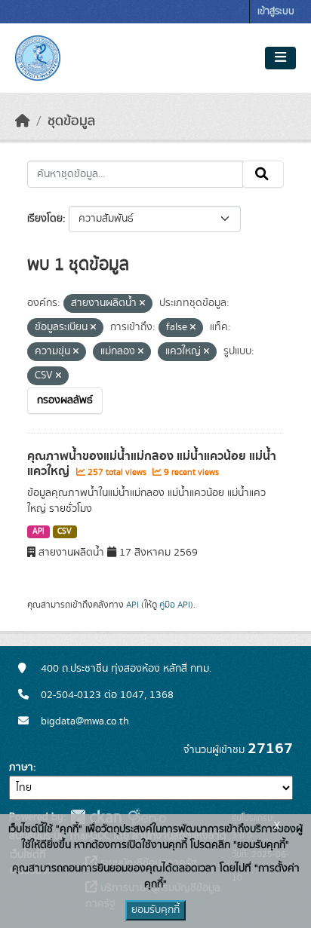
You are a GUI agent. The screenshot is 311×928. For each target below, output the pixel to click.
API (38, 531)
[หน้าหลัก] (22, 121)
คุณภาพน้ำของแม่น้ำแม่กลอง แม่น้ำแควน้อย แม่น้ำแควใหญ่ (151, 464)
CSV (64, 531)
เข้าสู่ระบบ (275, 12)
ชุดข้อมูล (71, 121)
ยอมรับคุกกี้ (155, 909)
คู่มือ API (174, 604)
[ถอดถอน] (142, 304)
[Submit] (263, 174)
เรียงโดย (45, 218)
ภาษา (21, 767)
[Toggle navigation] (280, 58)
